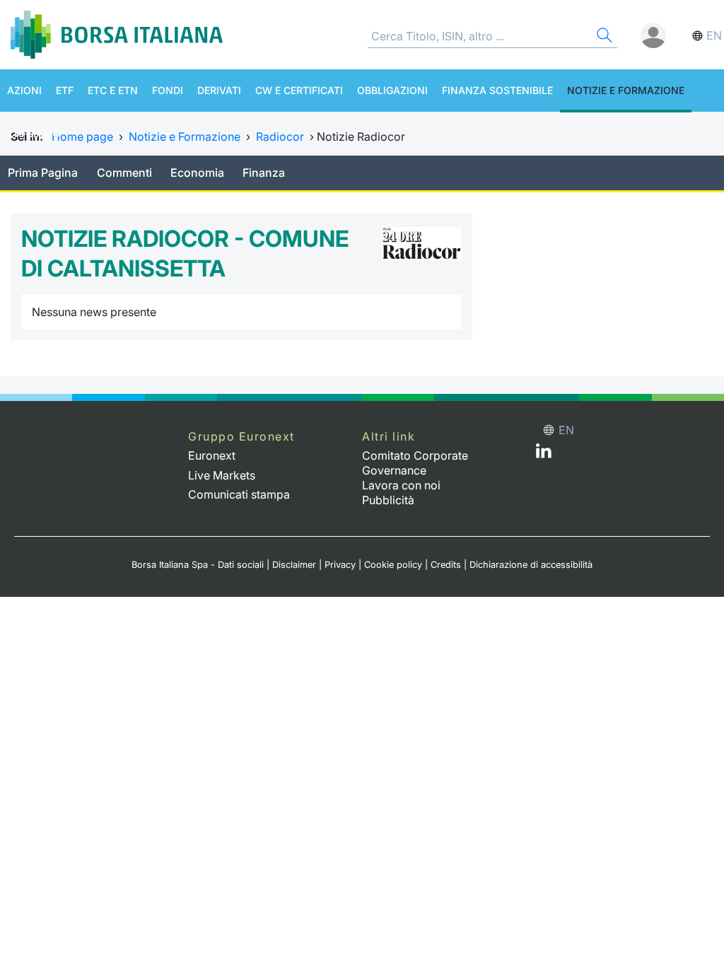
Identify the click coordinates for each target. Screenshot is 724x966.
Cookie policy (393, 564)
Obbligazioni (392, 90)
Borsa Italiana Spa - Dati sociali (198, 564)
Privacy (340, 564)
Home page (82, 136)
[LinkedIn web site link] (543, 454)
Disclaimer (294, 564)
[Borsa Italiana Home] (117, 35)
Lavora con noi (401, 485)
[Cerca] (603, 37)
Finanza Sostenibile (497, 90)
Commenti (124, 172)
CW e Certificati (299, 90)
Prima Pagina (43, 172)
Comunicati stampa (239, 494)
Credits (446, 564)
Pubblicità (388, 500)
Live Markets (221, 475)
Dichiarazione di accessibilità (530, 564)
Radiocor (280, 136)
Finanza (264, 172)
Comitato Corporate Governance (415, 462)
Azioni (24, 90)
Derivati (219, 90)
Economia (197, 172)
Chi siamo (33, 133)
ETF (65, 90)
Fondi (167, 90)
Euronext (211, 455)
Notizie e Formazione (625, 90)
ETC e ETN (113, 90)
